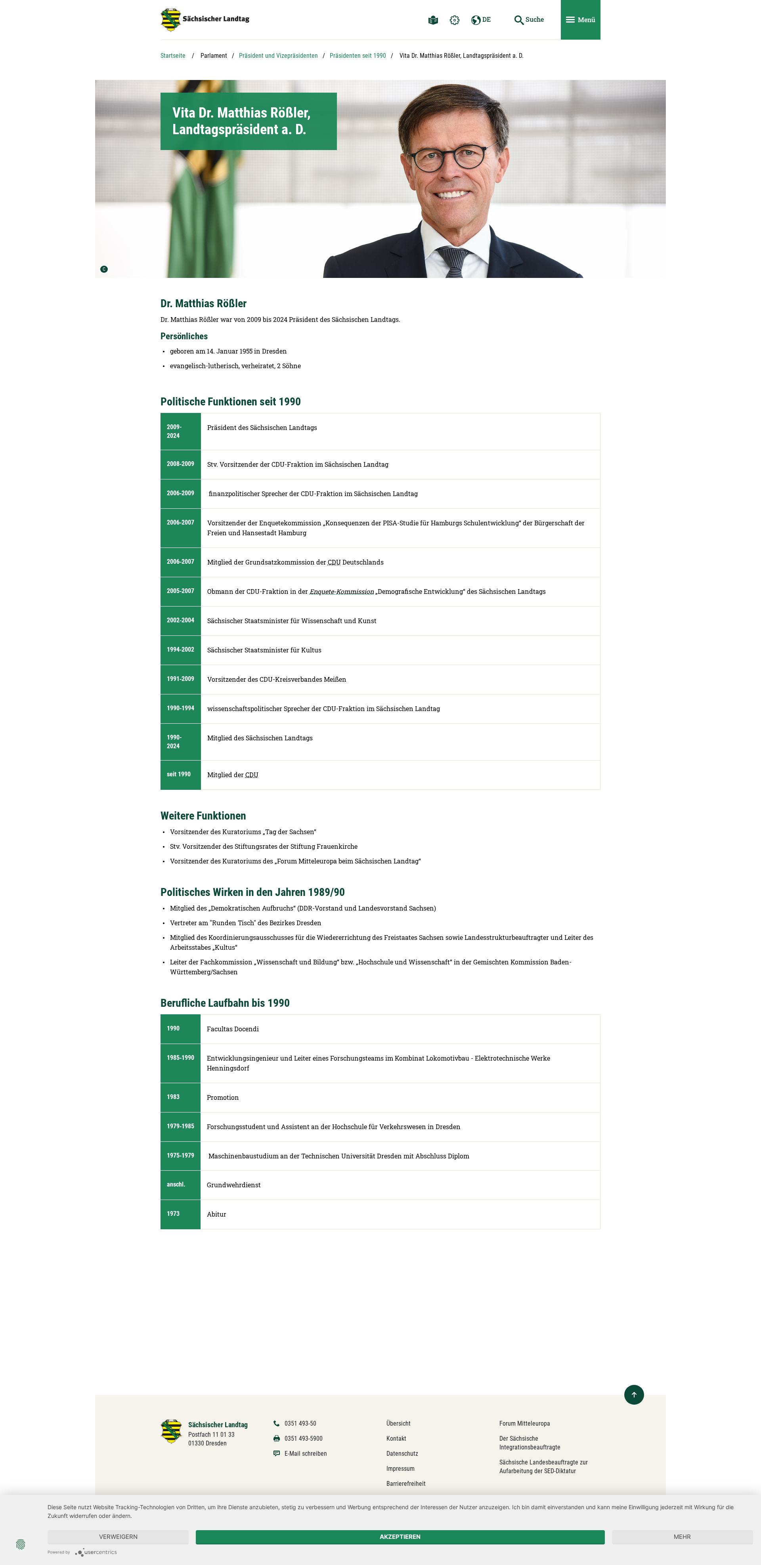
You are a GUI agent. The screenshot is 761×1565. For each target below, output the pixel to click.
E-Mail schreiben (306, 1453)
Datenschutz (402, 1453)
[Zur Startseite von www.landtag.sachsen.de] (171, 1431)
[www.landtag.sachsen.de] (205, 20)
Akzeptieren (400, 1536)
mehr (682, 1536)
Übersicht (398, 1423)
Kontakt (396, 1438)
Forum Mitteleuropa (524, 1423)
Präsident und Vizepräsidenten (278, 55)
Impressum (400, 1468)
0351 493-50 (300, 1423)
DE (486, 19)
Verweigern (118, 1536)
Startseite (173, 55)
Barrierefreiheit (406, 1483)
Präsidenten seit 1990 (358, 55)
